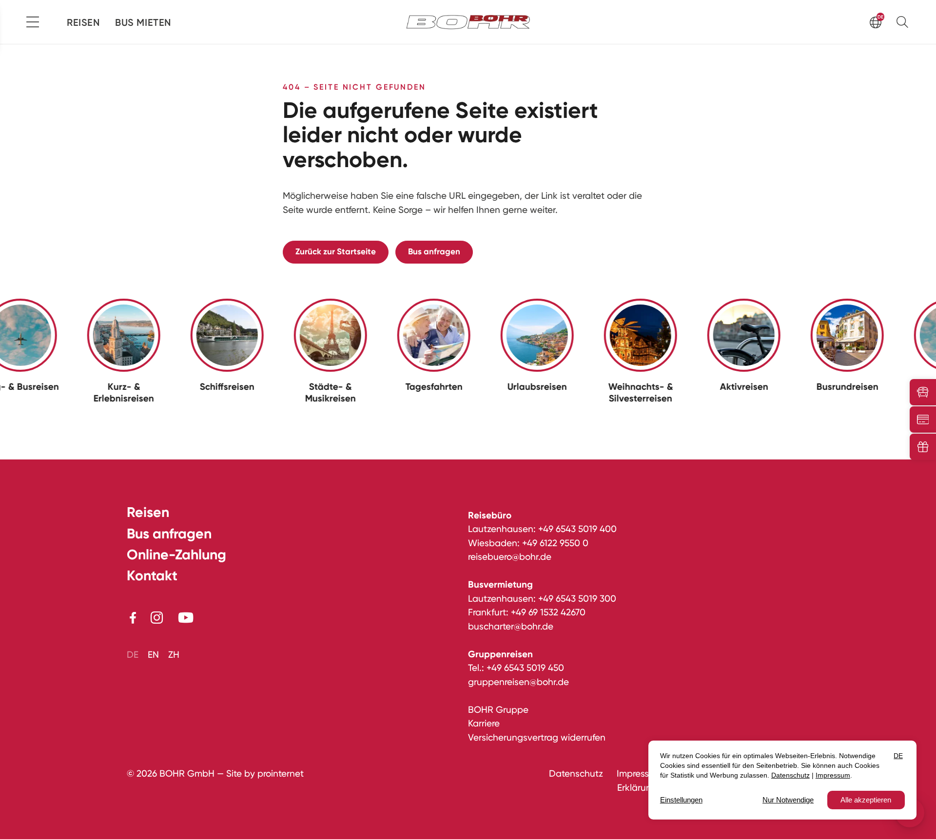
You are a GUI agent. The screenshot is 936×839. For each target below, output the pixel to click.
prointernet (280, 773)
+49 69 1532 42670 (548, 612)
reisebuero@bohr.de (509, 556)
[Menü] (32, 22)
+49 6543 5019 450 (525, 667)
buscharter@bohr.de (510, 626)
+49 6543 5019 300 (577, 598)
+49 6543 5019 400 (577, 528)
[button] (905, 21)
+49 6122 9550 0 (555, 543)
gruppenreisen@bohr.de (518, 681)
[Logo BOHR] (468, 21)
